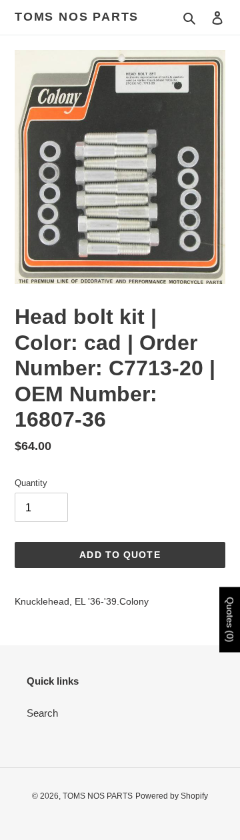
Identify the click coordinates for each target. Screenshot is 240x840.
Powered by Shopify (171, 796)
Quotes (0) (230, 620)
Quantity (31, 483)
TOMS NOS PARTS (77, 16)
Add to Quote (119, 554)
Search (42, 713)
